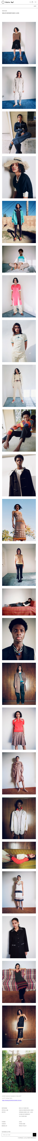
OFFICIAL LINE (5, 1110)
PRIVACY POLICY (23, 1125)
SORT (35, 6)
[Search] (30, 2)
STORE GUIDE (22, 1123)
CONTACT (4, 1123)
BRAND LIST (4, 1125)
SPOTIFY (4, 1112)
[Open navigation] (35, 2)
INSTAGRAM (4, 1108)
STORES (3, 1121)
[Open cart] (32, 2)
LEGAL (20, 1121)
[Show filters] (9, 6)
